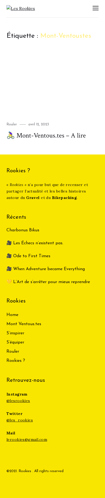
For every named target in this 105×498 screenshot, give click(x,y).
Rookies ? (15, 361)
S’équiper (15, 342)
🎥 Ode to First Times (28, 256)
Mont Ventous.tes (23, 324)
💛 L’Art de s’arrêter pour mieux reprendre (48, 282)
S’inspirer (15, 333)
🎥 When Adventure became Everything (45, 269)
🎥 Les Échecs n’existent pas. (34, 243)
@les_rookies (19, 420)
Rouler (11, 124)
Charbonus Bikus (22, 230)
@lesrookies (18, 400)
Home (12, 315)
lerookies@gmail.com (26, 439)
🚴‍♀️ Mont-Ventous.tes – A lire (46, 135)
